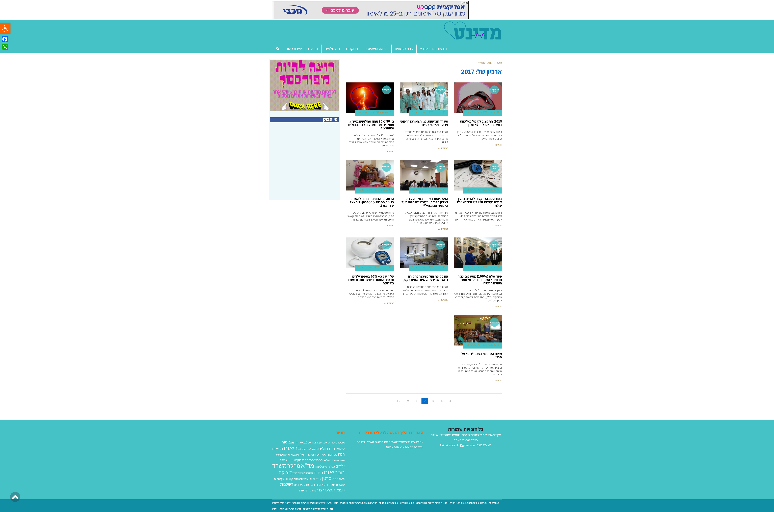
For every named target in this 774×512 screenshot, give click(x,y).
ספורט (335, 479)
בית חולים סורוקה (310, 449)
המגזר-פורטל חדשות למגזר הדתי (431, 502)
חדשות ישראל (295, 508)
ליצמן (318, 466)
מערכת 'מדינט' (473, 112)
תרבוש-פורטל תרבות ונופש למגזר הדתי (467, 502)
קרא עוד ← (497, 144)
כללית (331, 466)
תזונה (312, 490)
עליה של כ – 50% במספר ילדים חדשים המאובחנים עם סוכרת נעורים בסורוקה (370, 279)
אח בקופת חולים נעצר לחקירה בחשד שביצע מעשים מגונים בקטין (425, 278)
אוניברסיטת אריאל (334, 442)
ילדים (340, 466)
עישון (312, 479)
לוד (331, 508)
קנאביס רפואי (337, 484)
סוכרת (298, 473)
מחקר (293, 465)
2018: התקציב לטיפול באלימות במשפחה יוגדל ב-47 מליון (481, 123)
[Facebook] (5, 39)
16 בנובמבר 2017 (491, 267)
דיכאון (317, 454)
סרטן (326, 478)
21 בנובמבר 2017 (491, 112)
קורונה (288, 478)
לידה (324, 466)
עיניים (318, 479)
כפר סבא (283, 508)
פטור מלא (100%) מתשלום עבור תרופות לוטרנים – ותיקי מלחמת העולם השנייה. (480, 279)
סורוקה (286, 472)
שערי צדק (323, 489)
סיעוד (342, 479)
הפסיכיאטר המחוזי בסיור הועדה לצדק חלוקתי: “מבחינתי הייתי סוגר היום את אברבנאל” (425, 202)
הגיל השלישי (330, 460)
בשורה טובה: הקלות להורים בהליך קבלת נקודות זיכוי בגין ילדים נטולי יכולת (479, 202)
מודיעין (410, 502)
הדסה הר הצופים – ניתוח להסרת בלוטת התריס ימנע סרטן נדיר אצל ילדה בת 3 (372, 202)
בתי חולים (332, 454)
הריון (291, 460)
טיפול (283, 460)
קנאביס (278, 479)
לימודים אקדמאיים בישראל (315, 508)
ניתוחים (308, 473)
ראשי (499, 62)
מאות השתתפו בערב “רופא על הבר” (481, 355)
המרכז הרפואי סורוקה (309, 460)
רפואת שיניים (302, 484)
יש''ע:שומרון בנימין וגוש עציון (312, 502)
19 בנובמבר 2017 (491, 189)
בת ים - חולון (339, 502)
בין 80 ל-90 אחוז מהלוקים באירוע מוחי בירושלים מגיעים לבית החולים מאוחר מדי (371, 124)
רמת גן (349, 502)
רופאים (323, 484)
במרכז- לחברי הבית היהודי (285, 502)
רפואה (314, 484)
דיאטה (324, 454)
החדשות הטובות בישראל (365, 502)
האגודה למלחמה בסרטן (301, 454)
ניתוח (318, 472)
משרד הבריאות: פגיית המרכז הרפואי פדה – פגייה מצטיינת (424, 123)
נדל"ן (274, 508)
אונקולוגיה (317, 442)
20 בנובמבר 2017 (383, 112)
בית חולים (326, 448)
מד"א (307, 465)
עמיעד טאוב (301, 479)
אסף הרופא (297, 442)
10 (398, 401)
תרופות (303, 490)
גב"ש (330, 502)
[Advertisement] (305, 165)
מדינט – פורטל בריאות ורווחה (392, 502)
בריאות (292, 447)
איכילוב (307, 442)
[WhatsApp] (5, 47)
